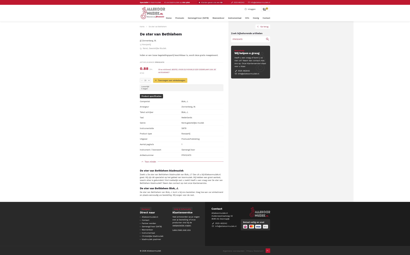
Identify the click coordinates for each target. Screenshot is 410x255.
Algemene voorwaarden (233, 251)
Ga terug (264, 26)
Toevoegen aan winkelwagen (171, 80)
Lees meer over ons (181, 230)
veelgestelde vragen (181, 225)
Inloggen (252, 9)
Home (142, 27)
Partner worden (149, 223)
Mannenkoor (147, 230)
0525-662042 (239, 2)
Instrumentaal (148, 233)
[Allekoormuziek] (153, 14)
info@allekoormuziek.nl (260, 2)
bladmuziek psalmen (151, 239)
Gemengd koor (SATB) (152, 226)
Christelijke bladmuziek (152, 236)
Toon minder (150, 162)
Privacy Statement (255, 251)
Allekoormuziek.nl (150, 217)
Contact (145, 220)
